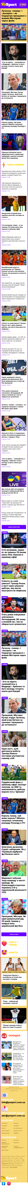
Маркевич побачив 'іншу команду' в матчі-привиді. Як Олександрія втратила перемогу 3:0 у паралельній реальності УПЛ (14, 885)
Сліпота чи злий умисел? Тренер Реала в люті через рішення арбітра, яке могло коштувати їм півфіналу (14, 326)
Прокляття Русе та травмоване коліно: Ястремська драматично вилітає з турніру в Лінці (13, 435)
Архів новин (5, 1150)
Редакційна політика (5, 1147)
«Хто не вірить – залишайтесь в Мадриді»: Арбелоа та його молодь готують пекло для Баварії (13, 65)
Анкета (13, 952)
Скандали (4, 1125)
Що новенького (18, 1128)
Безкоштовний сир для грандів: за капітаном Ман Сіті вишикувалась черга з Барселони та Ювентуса (14, 297)
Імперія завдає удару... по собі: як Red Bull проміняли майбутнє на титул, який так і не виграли (13, 339)
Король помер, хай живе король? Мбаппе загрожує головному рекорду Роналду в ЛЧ (14, 125)
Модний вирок (5, 1133)
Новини (4, 532)
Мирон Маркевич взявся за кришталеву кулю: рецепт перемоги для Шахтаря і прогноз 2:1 (13, 240)
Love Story (4, 1123)
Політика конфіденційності (18, 1147)
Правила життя (18, 1130)
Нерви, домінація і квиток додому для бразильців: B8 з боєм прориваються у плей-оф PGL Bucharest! (13, 380)
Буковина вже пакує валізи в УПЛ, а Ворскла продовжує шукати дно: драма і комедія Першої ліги (14, 173)
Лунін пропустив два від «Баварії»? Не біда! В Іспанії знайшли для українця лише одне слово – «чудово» (14, 448)
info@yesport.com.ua (13, 1102)
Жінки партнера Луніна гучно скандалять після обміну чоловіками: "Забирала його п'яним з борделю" (19, 1080)
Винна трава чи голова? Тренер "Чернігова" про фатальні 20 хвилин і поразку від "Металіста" (13, 503)
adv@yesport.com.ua (13, 1115)
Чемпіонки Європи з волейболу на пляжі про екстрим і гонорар (12, 977)
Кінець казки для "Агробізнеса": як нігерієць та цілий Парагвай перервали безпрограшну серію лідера (14, 515)
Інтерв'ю (16, 1123)
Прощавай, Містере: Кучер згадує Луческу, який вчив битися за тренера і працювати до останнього (14, 95)
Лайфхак (16, 1133)
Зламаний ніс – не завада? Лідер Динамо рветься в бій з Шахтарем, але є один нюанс (18, 1056)
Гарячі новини (5, 1130)
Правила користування (5, 1143)
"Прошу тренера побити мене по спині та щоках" (12, 1026)
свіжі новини (15, 164)
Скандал (14, 1035)
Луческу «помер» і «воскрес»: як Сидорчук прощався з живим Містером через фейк (14, 16)
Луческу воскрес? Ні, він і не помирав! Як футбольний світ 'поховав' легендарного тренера (13, 351)
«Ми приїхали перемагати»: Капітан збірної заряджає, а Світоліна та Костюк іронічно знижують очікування (12, 186)
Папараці (16, 1125)
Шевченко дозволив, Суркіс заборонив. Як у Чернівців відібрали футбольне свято (14, 850)
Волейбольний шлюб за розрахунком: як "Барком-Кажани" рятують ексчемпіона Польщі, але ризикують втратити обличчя (14, 271)
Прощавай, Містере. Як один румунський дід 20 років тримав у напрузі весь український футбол (14, 921)
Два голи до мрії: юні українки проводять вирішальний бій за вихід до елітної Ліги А (13, 491)
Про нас (4, 1140)
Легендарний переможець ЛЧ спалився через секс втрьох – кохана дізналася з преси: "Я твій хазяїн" (18, 1068)
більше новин (14, 934)
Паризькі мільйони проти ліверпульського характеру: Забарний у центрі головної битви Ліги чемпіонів (13, 155)
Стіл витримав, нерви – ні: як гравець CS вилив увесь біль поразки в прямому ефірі (12, 227)
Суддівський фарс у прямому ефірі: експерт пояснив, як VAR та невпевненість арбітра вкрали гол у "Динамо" (14, 787)
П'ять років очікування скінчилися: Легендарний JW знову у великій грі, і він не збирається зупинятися (12, 394)
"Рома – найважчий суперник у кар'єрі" (10, 1002)
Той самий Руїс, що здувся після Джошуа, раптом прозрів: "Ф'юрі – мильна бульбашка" (14, 285)
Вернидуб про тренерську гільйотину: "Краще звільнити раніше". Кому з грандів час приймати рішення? (19, 1045)
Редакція (16, 1142)
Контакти (16, 1140)
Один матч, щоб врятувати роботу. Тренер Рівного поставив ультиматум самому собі (13, 753)
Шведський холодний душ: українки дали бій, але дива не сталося (13, 215)
